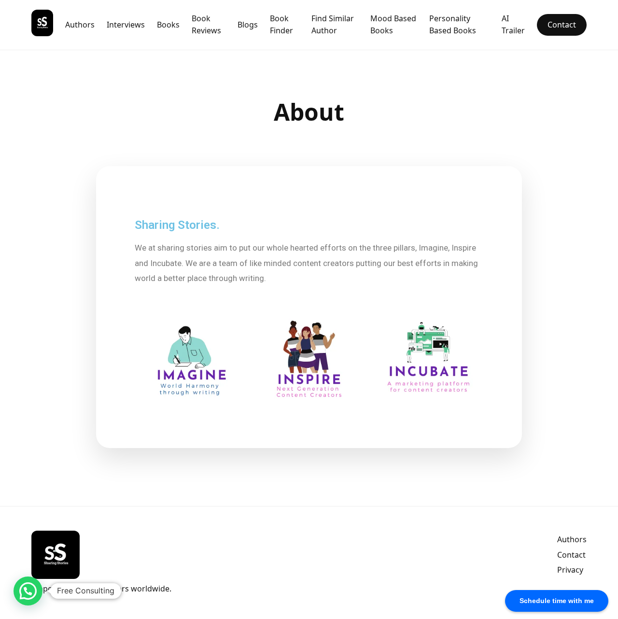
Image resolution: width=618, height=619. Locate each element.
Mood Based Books (393, 24)
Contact (562, 24)
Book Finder (281, 24)
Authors (80, 24)
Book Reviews (206, 24)
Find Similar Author (332, 24)
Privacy (570, 569)
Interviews (126, 24)
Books (168, 24)
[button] (28, 591)
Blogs (248, 24)
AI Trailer (513, 24)
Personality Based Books (452, 24)
